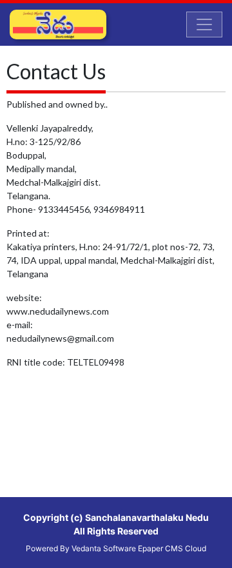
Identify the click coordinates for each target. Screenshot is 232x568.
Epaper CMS (160, 548)
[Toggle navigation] (204, 24)
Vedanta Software (104, 548)
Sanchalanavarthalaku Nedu (147, 517)
